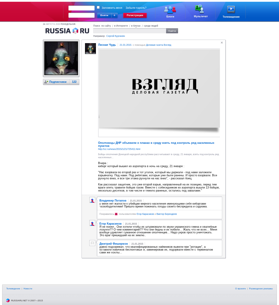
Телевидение (13, 288)
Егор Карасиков (145, 214)
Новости (28, 288)
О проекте (240, 288)
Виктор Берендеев (167, 214)
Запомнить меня (112, 7)
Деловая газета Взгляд (158, 45)
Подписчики (57, 81)
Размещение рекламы (261, 288)
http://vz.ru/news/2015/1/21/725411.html (119, 149)
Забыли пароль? (136, 7)
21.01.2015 (125, 45)
